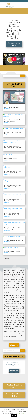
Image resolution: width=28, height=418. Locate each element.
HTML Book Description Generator (14, 386)
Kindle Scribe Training (10, 158)
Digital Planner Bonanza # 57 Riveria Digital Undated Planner (13, 214)
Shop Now (14, 345)
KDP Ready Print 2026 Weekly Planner (12, 132)
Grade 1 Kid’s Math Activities (12, 251)
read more (7, 108)
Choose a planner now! (14, 44)
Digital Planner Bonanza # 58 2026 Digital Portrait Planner (14, 200)
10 (19, 372)
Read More (14, 371)
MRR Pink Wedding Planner (12, 107)
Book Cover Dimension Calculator (14, 394)
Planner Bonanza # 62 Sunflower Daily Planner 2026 (13, 120)
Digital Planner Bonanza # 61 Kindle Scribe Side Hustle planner (13, 146)
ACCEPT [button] (14, 415)
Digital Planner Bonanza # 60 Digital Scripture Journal (12, 172)
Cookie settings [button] (20, 413)
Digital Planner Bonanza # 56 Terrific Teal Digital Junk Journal (13, 228)
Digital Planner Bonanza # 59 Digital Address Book (12, 186)
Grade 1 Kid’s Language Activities (13, 240)
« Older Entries (6, 258)
